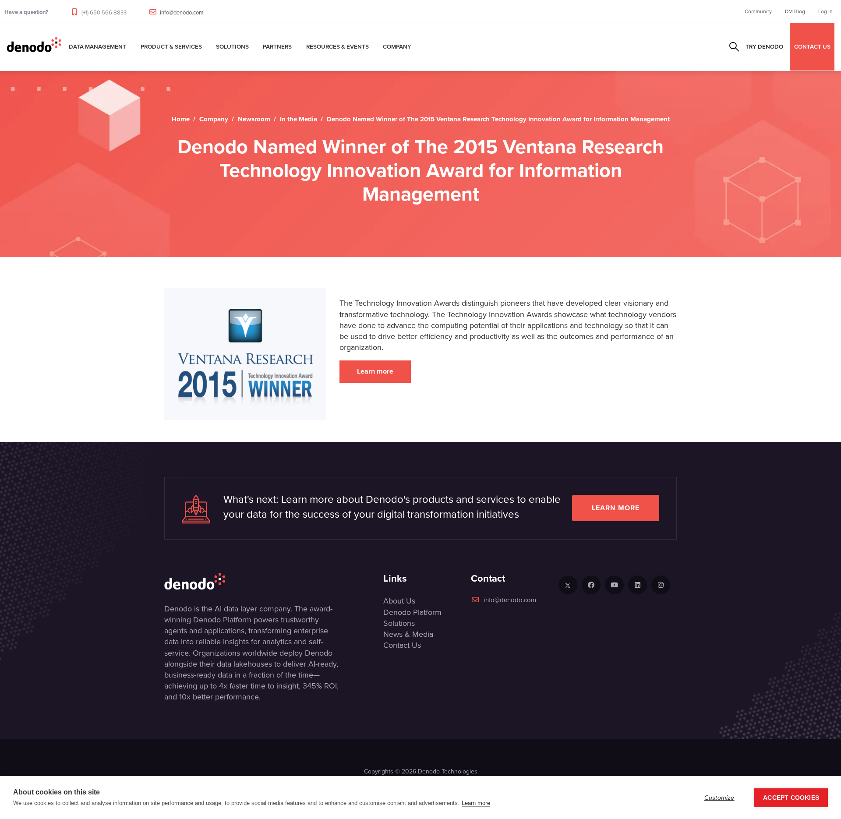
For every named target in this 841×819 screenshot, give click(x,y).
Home (181, 119)
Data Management (97, 46)
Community (758, 11)
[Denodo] (34, 46)
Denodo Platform (412, 612)
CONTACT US (812, 46)
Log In (825, 11)
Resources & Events (337, 46)
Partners (277, 46)
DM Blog (795, 11)
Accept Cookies (791, 797)
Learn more (375, 371)
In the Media (298, 119)
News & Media (408, 633)
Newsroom (254, 119)
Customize (719, 797)
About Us (399, 600)
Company (397, 46)
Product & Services (171, 46)
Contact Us (402, 644)
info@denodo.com (182, 12)
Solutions (232, 46)
